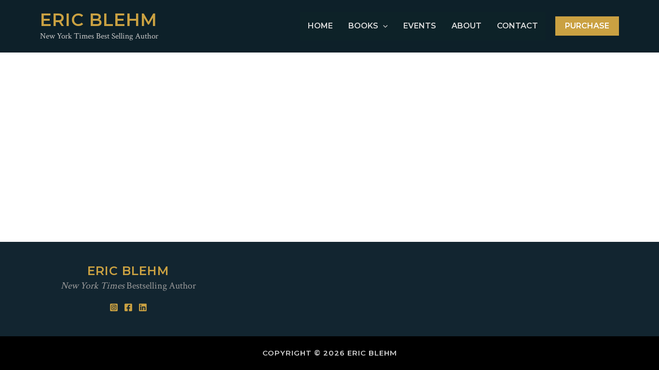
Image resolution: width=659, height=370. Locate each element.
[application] (383, 26)
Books (363, 25)
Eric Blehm (98, 19)
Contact (517, 25)
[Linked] (142, 307)
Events (419, 25)
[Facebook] (128, 307)
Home (320, 25)
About (466, 25)
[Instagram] (114, 307)
